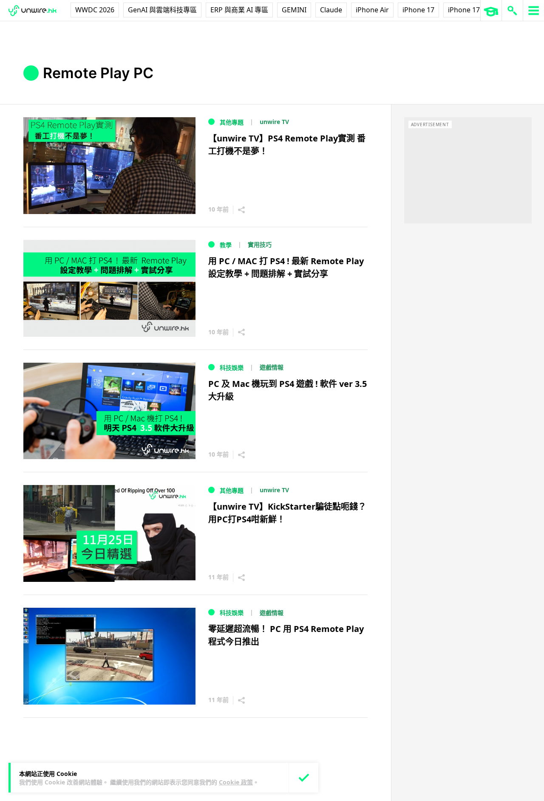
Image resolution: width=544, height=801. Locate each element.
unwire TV (274, 122)
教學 (226, 245)
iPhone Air (372, 9)
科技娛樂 (232, 368)
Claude (331, 9)
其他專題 (232, 122)
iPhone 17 (418, 9)
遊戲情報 (271, 367)
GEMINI (294, 9)
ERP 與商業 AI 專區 (239, 9)
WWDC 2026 (94, 9)
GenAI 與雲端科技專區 (162, 9)
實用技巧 (260, 244)
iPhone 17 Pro (470, 9)
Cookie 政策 (236, 782)
